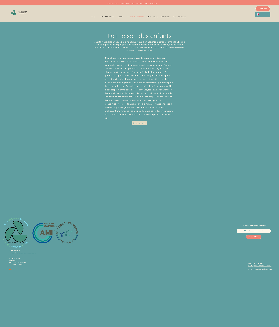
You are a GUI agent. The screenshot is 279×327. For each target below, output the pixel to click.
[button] (179, 17)
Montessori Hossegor (22, 12)
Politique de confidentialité (259, 266)
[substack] (10, 269)
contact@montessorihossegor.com (22, 253)
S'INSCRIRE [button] (154, 3)
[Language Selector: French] (262, 14)
